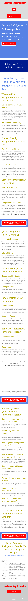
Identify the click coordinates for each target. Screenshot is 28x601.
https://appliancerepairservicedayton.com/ (14, 365)
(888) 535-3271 (9, 174)
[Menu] (14, 9)
